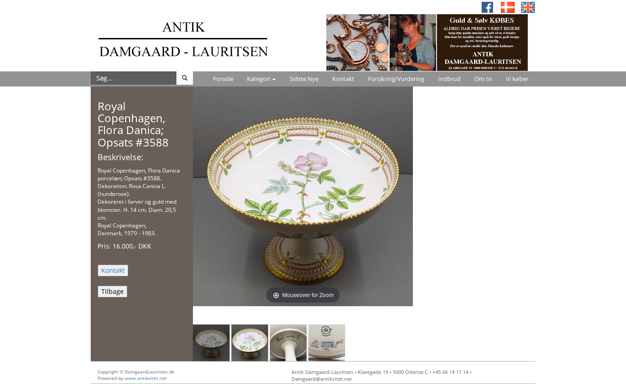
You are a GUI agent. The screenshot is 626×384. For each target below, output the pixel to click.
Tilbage (112, 291)
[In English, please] (528, 6)
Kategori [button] (259, 79)
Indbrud (449, 79)
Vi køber (517, 79)
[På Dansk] (507, 6)
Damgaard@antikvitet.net (321, 378)
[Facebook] (487, 6)
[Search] (184, 78)
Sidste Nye (304, 79)
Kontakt (343, 79)
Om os (483, 79)
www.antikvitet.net (146, 378)
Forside (223, 79)
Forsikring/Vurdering (396, 79)
